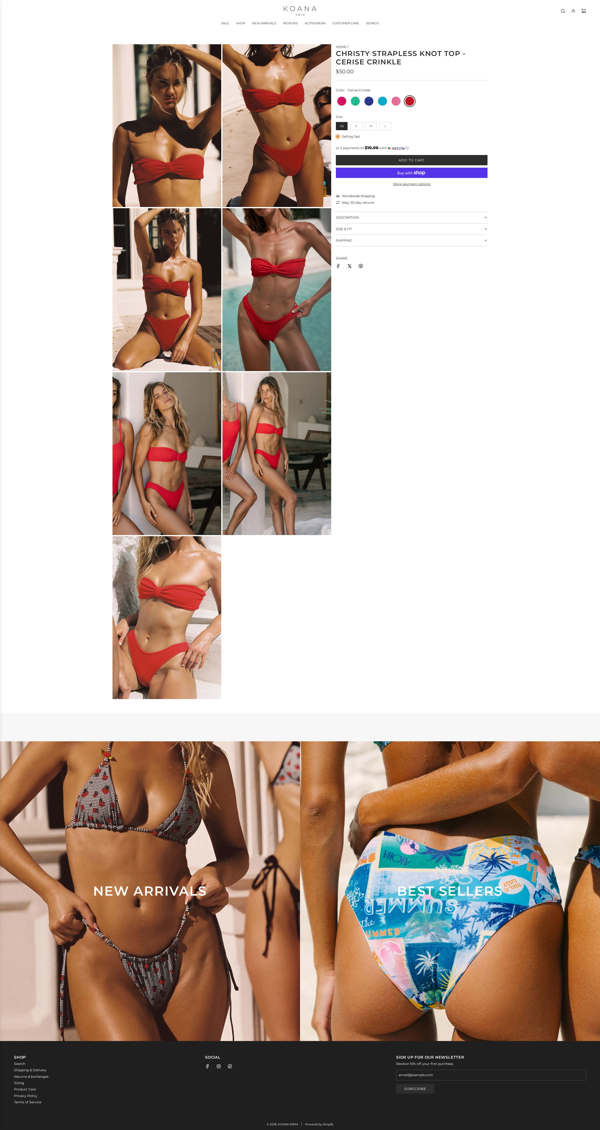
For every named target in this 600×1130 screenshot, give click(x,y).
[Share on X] (349, 267)
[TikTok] (230, 1066)
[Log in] (573, 11)
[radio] (342, 101)
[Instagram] (219, 1066)
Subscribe (415, 1089)
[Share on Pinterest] (361, 267)
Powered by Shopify (319, 1124)
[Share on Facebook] (338, 267)
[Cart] (583, 11)
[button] (412, 148)
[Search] (563, 11)
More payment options (412, 184)
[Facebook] (207, 1066)
